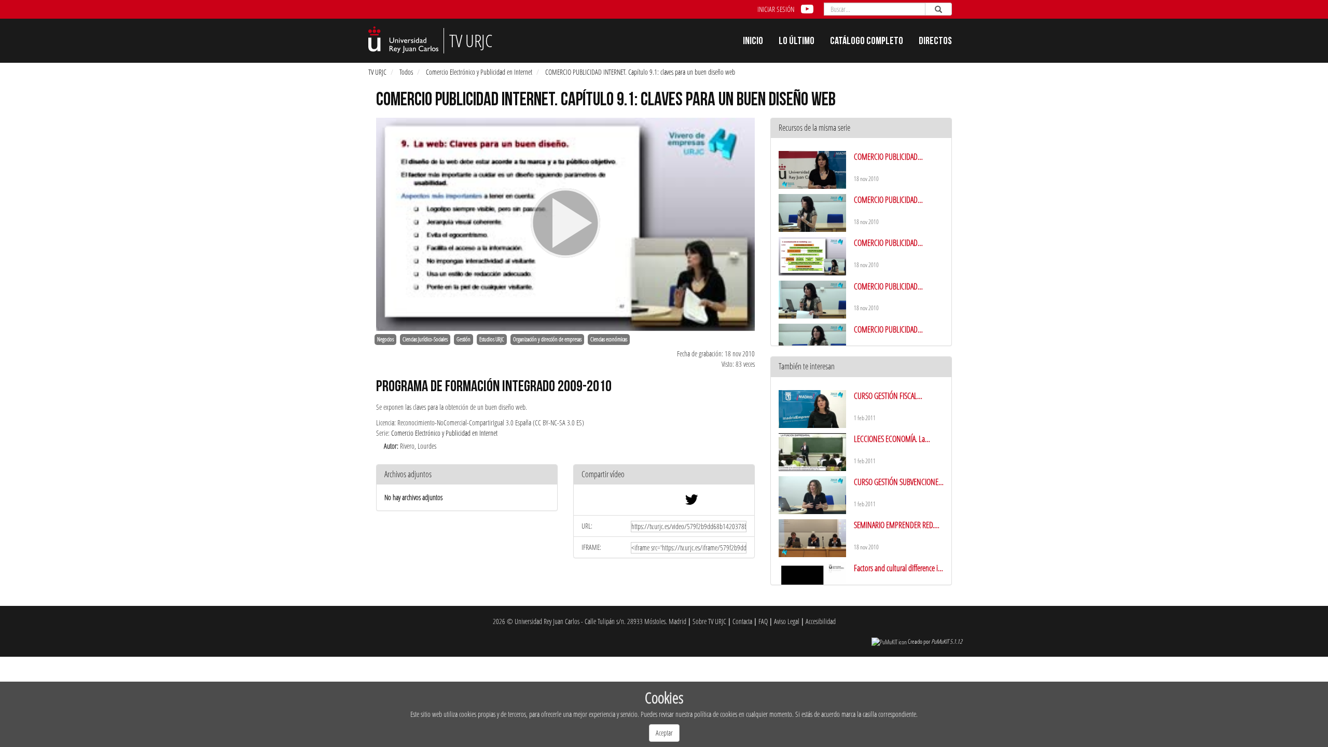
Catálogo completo (866, 42)
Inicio (753, 42)
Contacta (742, 621)
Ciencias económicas (608, 339)
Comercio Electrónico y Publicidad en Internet (479, 72)
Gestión (464, 339)
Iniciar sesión (775, 9)
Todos (406, 72)
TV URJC (377, 72)
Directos (935, 42)
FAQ (763, 621)
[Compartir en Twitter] (691, 502)
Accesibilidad (821, 621)
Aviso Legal (786, 621)
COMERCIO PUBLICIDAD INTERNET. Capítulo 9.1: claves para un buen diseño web (640, 72)
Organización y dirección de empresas (547, 339)
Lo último (796, 42)
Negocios (385, 339)
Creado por (935, 641)
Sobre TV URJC (709, 621)
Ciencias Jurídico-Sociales (425, 339)
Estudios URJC (491, 339)
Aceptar (664, 733)
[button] (664, 475)
